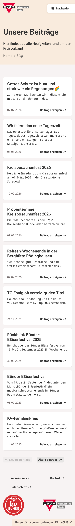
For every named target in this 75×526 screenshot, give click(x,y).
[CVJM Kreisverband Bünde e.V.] (16, 8)
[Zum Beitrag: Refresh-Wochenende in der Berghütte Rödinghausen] (37, 264)
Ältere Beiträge (48, 459)
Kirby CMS (62, 522)
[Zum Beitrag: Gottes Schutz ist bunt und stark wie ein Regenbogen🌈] (37, 96)
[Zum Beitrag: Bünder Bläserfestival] (37, 389)
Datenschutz (18, 487)
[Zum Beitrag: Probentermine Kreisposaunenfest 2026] (37, 222)
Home (7, 55)
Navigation (63, 8)
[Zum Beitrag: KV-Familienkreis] (37, 431)
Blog (20, 55)
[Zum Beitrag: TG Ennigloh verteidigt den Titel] (37, 305)
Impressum (17, 478)
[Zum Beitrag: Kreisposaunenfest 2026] (37, 180)
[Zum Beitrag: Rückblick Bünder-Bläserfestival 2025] (37, 347)
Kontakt (55, 478)
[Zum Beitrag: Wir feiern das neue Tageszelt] (37, 138)
